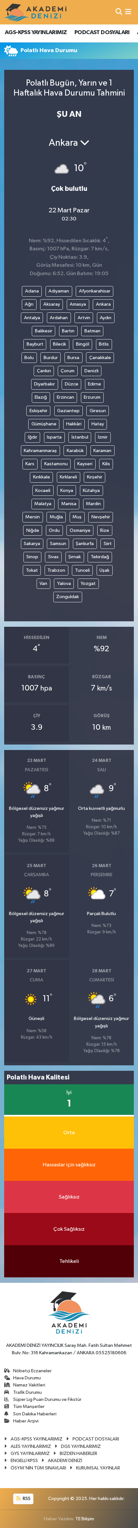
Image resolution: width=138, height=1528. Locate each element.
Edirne (94, 384)
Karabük (75, 450)
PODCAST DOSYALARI (102, 32)
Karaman (102, 450)
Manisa (68, 503)
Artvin (84, 317)
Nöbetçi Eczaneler (32, 1370)
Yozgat (88, 583)
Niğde (32, 530)
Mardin (93, 503)
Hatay (97, 423)
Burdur (51, 357)
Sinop (32, 556)
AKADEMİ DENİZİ (65, 1460)
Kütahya (91, 490)
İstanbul (80, 437)
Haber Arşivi (26, 1421)
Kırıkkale (41, 477)
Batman (92, 331)
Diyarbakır (44, 384)
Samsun (58, 543)
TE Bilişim (84, 1518)
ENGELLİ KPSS (24, 1460)
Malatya (42, 503)
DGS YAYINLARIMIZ (81, 1446)
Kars (29, 463)
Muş (77, 516)
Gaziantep (68, 410)
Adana (32, 291)
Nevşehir (100, 516)
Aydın (105, 317)
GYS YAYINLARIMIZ (30, 1453)
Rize (104, 530)
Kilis (106, 463)
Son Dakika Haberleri (34, 1414)
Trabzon (56, 570)
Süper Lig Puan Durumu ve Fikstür (47, 1399)
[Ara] (119, 12)
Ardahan (59, 317)
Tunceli (82, 570)
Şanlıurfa (85, 543)
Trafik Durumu (27, 1392)
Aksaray (51, 304)
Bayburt (35, 344)
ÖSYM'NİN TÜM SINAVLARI (38, 1468)
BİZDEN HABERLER (78, 1453)
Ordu (54, 530)
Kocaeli (42, 490)
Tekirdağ (100, 556)
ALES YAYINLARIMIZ (31, 1446)
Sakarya (32, 543)
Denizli (91, 370)
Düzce (71, 384)
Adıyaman (58, 291)
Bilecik (59, 344)
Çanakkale (100, 357)
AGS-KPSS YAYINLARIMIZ (36, 32)
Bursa (73, 357)
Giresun (98, 410)
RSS (26, 1498)
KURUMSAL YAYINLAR (98, 1468)
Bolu (29, 357)
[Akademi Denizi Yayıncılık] (36, 12)
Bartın (68, 331)
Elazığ (41, 397)
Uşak (104, 570)
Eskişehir (38, 410)
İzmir (103, 437)
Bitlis (104, 344)
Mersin (32, 516)
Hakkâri (74, 423)
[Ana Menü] (128, 12)
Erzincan (65, 397)
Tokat (32, 570)
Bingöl (82, 344)
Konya (66, 490)
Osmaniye (80, 530)
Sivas (53, 556)
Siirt (108, 543)
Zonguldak (67, 596)
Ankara (103, 304)
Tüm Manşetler (29, 1406)
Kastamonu (56, 463)
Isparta (54, 437)
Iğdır (32, 437)
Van (43, 583)
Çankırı (44, 370)
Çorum (67, 370)
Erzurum (92, 397)
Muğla (56, 516)
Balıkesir (43, 331)
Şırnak (74, 556)
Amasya (78, 304)
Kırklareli (68, 477)
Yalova (64, 583)
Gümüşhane (43, 423)
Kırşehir (94, 477)
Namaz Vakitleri (29, 1385)
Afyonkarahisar (94, 291)
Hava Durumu (27, 1377)
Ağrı (29, 304)
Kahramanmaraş (40, 450)
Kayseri (84, 463)
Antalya (32, 317)
